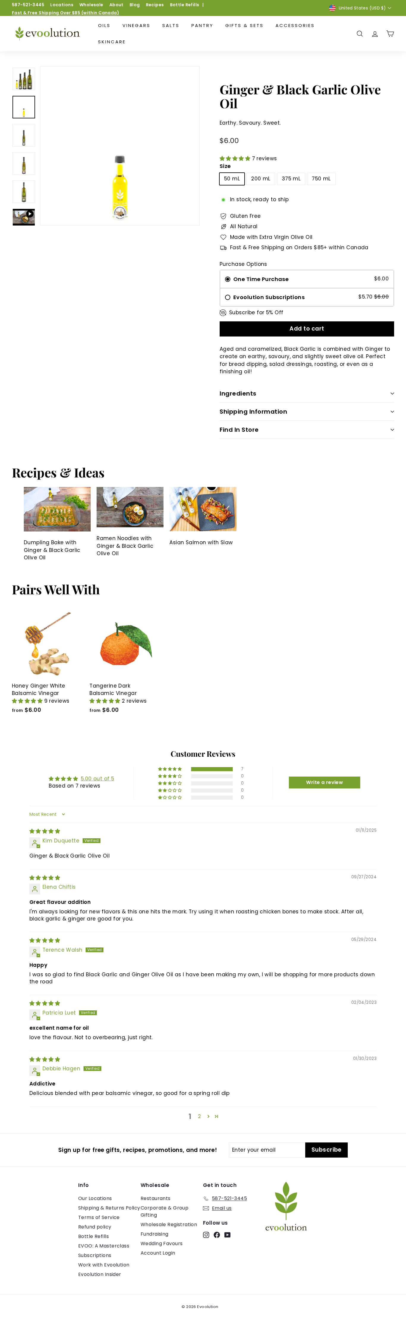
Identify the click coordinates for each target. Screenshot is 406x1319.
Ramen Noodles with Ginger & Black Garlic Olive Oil (125, 546)
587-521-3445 (28, 5)
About (116, 5)
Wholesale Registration (169, 1224)
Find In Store (239, 430)
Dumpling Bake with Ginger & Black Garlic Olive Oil (52, 550)
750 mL (321, 178)
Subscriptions (94, 1255)
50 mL (232, 178)
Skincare (112, 42)
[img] (44, 831)
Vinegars (136, 25)
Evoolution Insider (99, 1274)
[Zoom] (119, 145)
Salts (171, 25)
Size (225, 166)
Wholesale (91, 5)
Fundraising (155, 1234)
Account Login (158, 1253)
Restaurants (156, 1198)
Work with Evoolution (104, 1264)
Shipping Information (253, 411)
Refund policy (94, 1226)
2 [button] (199, 1116)
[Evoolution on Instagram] (206, 1234)
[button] (236, 158)
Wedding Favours (161, 1243)
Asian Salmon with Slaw (201, 542)
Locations (61, 5)
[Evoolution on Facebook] (217, 1234)
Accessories (295, 25)
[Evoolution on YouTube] (227, 1234)
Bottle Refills (184, 5)
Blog (135, 5)
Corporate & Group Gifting (164, 1211)
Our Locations (95, 1198)
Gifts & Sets (244, 25)
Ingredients (238, 393)
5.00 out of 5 (97, 778)
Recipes (155, 5)
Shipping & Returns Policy (109, 1207)
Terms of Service (99, 1217)
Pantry (202, 25)
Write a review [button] (324, 782)
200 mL (260, 178)
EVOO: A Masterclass (103, 1245)
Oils (104, 25)
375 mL (291, 178)
